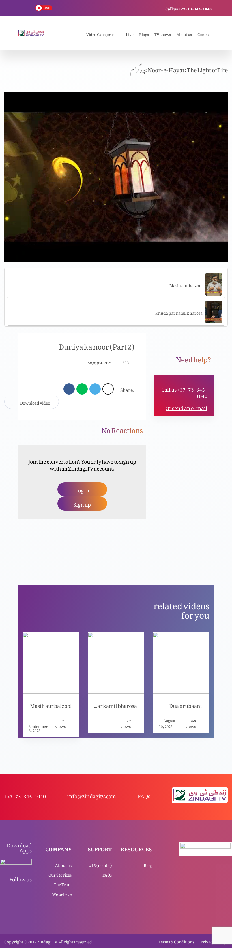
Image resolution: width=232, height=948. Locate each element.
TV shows (162, 33)
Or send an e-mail (186, 407)
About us (184, 33)
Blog (148, 864)
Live (130, 33)
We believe (62, 893)
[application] (116, 177)
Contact (204, 33)
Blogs (144, 33)
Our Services (60, 874)
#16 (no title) (100, 864)
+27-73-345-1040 (25, 795)
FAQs (107, 874)
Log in (82, 489)
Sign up (82, 503)
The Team (63, 883)
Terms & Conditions (176, 941)
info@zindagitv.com (91, 795)
